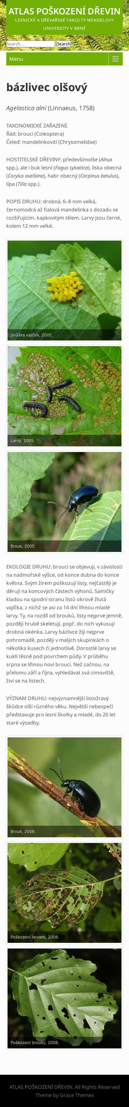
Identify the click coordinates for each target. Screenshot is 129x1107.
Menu (16, 58)
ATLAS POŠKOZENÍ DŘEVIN (64, 11)
